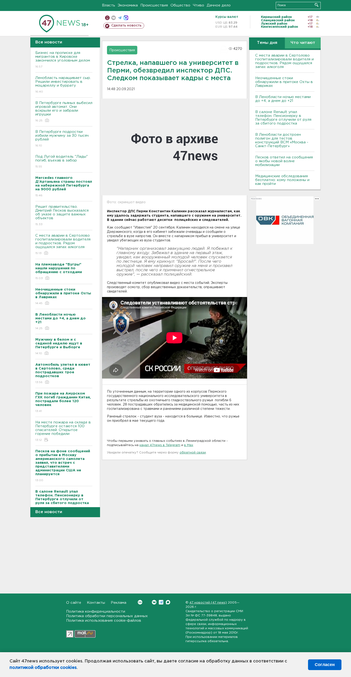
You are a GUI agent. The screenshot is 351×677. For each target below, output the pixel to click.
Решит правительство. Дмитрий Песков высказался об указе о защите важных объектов (62, 215)
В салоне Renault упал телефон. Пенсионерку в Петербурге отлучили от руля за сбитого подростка (283, 117)
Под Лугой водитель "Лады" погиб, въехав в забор (61, 161)
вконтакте (113, 18)
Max (168, 602)
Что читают (303, 43)
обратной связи (193, 452)
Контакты (96, 602)
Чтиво (198, 5)
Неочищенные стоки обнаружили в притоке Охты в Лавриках (284, 82)
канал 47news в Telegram (159, 445)
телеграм (119, 18)
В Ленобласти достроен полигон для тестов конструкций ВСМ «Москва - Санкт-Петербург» (281, 140)
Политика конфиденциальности (95, 611)
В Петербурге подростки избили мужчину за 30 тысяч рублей (62, 138)
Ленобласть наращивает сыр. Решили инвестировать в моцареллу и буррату (63, 84)
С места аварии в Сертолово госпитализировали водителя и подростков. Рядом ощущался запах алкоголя (62, 244)
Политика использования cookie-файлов (103, 620)
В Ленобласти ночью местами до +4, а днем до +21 (283, 98)
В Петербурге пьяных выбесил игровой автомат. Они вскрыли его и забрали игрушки (63, 111)
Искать (316, 5)
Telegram (161, 602)
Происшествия (154, 5)
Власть (108, 5)
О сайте (73, 602)
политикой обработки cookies (43, 668)
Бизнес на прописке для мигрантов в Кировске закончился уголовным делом (63, 59)
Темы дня (267, 43)
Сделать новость (126, 25)
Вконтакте (154, 602)
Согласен (325, 664)
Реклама (118, 602)
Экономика (128, 5)
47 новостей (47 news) (208, 602)
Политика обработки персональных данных (107, 616)
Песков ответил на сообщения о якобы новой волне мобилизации (284, 161)
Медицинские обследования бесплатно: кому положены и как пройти (282, 180)
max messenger (126, 18)
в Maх (188, 445)
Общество (180, 5)
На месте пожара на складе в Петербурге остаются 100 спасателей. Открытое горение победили (63, 431)
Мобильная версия (107, 18)
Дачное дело (219, 5)
